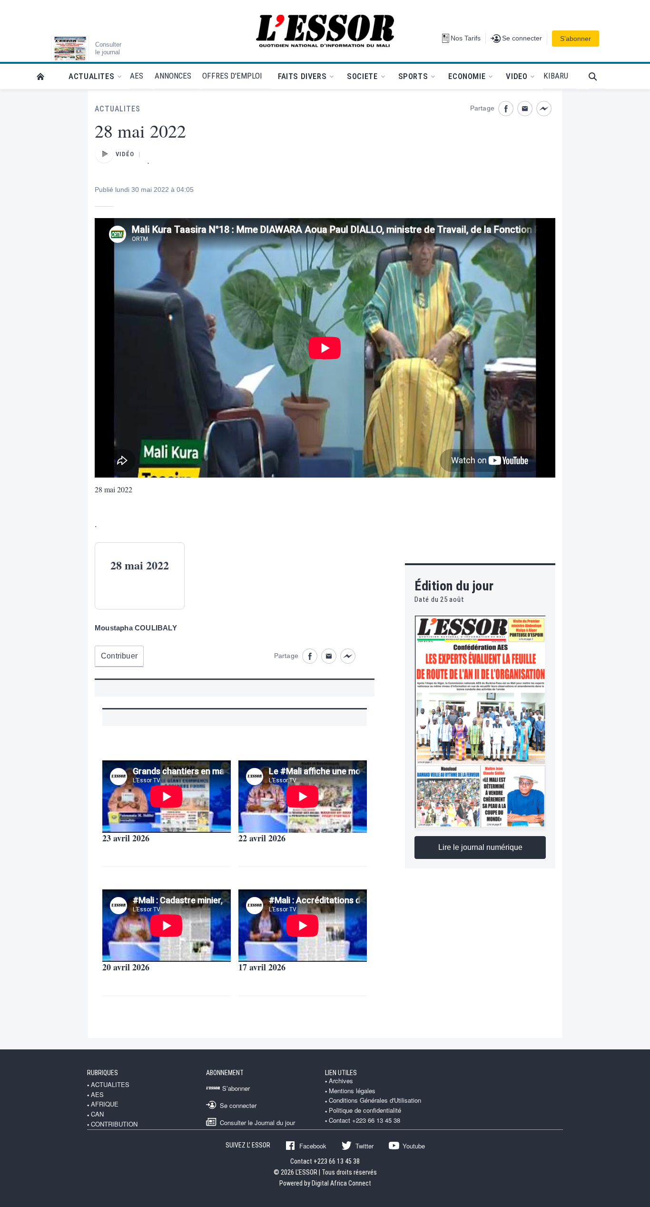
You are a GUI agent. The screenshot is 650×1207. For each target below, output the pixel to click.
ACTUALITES (117, 108)
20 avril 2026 (125, 967)
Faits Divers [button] (302, 76)
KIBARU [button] (555, 75)
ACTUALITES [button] (91, 76)
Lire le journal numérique (480, 847)
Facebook (312, 1145)
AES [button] (136, 75)
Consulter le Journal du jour (257, 1122)
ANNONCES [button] (173, 75)
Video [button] (516, 76)
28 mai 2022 (113, 489)
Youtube (414, 1145)
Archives (341, 1081)
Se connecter (238, 1105)
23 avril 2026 (125, 838)
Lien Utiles (341, 1072)
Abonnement (225, 1072)
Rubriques (102, 1072)
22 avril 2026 (262, 838)
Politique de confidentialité (365, 1110)
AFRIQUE (104, 1104)
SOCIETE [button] (362, 76)
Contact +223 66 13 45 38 (364, 1120)
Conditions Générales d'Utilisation (375, 1100)
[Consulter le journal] (70, 48)
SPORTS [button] (413, 76)
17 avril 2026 (262, 967)
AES (97, 1094)
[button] (597, 76)
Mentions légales (352, 1091)
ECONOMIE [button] (466, 76)
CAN (97, 1114)
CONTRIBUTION (114, 1124)
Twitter (364, 1145)
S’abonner (575, 38)
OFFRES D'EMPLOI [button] (232, 75)
